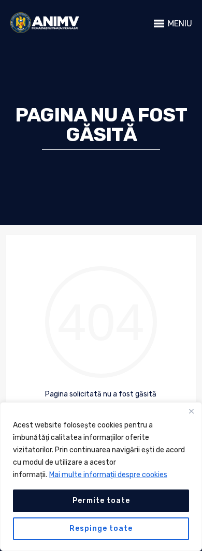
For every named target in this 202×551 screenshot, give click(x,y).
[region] (101, 476)
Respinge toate (101, 528)
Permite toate (101, 500)
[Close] (191, 411)
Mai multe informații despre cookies (108, 474)
